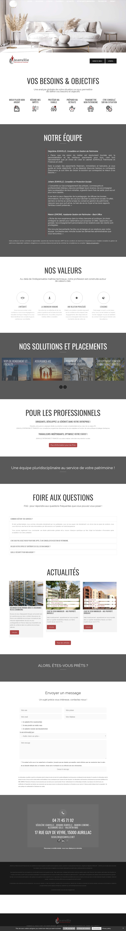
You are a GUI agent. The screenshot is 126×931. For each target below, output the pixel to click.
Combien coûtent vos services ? (22, 519)
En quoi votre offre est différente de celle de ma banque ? (31, 546)
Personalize (96, 928)
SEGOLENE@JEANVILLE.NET (63, 837)
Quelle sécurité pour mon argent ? (23, 552)
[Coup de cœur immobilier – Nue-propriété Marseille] (63, 595)
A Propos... (111, 61)
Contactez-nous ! (97, 61)
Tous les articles (63, 643)
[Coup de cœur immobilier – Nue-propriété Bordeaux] (100, 595)
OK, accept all (69, 928)
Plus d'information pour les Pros (63, 445)
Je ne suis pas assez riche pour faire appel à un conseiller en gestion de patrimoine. (39, 540)
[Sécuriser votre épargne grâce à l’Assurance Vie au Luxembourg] (26, 593)
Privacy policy (106, 928)
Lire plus (14, 632)
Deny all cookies (84, 928)
